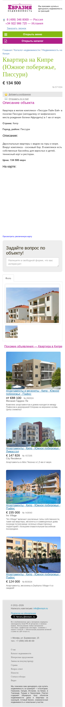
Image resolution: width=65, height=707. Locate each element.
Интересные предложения (22, 657)
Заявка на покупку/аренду (22, 661)
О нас (13, 649)
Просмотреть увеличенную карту (17, 236)
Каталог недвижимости (27, 50)
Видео (13, 680)
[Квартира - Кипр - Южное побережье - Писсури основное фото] (32, 307)
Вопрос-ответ (17, 669)
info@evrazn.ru (40, 608)
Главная (7, 50)
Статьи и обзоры (18, 676)
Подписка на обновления (23, 613)
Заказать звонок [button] (16, 28)
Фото (8, 278)
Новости (14, 673)
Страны (14, 665)
